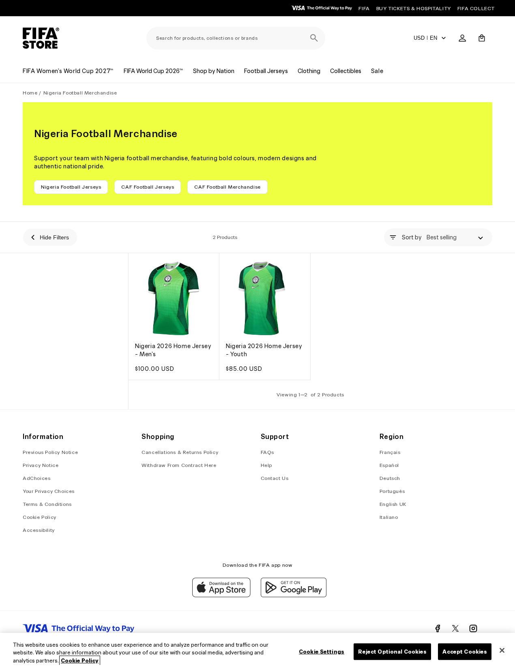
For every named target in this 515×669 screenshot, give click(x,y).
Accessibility (39, 530)
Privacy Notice (40, 465)
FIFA (363, 8)
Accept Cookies (464, 651)
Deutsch (390, 478)
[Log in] (462, 38)
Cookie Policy (39, 517)
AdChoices (36, 478)
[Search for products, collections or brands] (314, 38)
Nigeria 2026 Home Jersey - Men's (173, 350)
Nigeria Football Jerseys (71, 187)
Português (392, 491)
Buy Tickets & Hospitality (413, 8)
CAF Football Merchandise (227, 187)
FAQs (267, 453)
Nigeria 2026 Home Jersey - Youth (264, 350)
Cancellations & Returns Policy (180, 453)
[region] (257, 651)
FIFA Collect (476, 8)
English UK (393, 504)
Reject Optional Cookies (392, 651)
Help (266, 465)
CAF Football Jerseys (147, 187)
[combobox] (235, 38)
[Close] (502, 650)
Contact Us (275, 478)
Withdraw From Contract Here (179, 465)
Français (390, 453)
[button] (482, 38)
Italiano (389, 517)
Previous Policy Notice (50, 453)
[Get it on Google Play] (293, 595)
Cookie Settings (321, 651)
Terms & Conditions (47, 504)
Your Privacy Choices (49, 491)
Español (389, 465)
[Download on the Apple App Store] (221, 595)
